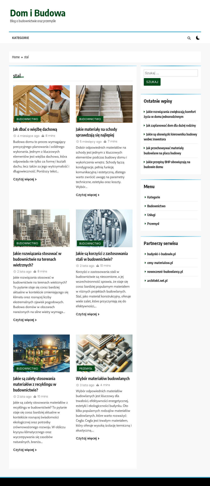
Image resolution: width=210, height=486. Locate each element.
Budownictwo (27, 119)
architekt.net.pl (157, 280)
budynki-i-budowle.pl (161, 254)
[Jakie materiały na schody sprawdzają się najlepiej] (104, 104)
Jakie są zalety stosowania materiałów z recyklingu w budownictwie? (34, 384)
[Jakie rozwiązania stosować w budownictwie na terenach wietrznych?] (41, 228)
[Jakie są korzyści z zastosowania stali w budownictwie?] (104, 228)
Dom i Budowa (38, 12)
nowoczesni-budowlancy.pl (165, 271)
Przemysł (85, 369)
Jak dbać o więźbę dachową (35, 129)
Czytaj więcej (23, 179)
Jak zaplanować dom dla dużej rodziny (171, 125)
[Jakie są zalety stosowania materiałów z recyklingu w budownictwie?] (41, 353)
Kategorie (20, 38)
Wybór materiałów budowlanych (103, 378)
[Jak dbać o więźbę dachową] (41, 104)
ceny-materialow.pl (160, 263)
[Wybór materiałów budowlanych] (104, 353)
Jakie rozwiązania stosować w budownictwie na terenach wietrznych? (37, 259)
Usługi (151, 215)
